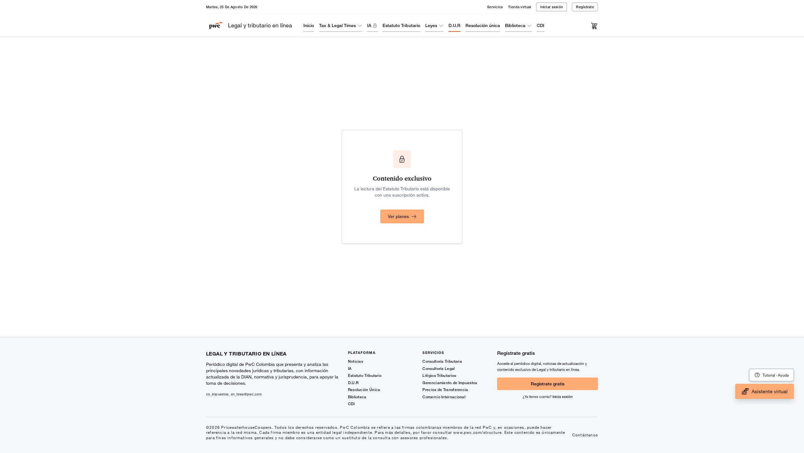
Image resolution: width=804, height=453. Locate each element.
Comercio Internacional (443, 396)
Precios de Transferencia (445, 389)
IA (369, 25)
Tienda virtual (519, 7)
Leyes (431, 25)
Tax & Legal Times (337, 25)
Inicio (308, 25)
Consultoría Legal (438, 368)
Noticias (355, 361)
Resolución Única (364, 389)
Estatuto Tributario (401, 25)
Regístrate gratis (547, 383)
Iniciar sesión (551, 7)
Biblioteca (515, 25)
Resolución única (482, 25)
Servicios (495, 7)
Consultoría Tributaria (442, 361)
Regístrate (585, 7)
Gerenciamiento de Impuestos (449, 382)
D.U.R (454, 25)
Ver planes (398, 216)
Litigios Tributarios (439, 375)
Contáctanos (585, 434)
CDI (540, 25)
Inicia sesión (562, 396)
